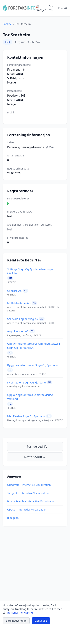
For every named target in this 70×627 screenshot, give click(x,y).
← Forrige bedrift (35, 447)
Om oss (51, 8)
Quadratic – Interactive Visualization (29, 485)
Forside (7, 24)
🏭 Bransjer (41, 8)
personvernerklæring (20, 612)
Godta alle (41, 620)
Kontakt (62, 8)
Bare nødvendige (16, 620)
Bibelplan (13, 517)
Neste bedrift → (35, 457)
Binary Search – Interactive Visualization (31, 501)
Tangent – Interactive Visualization (28, 493)
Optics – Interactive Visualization (26, 509)
